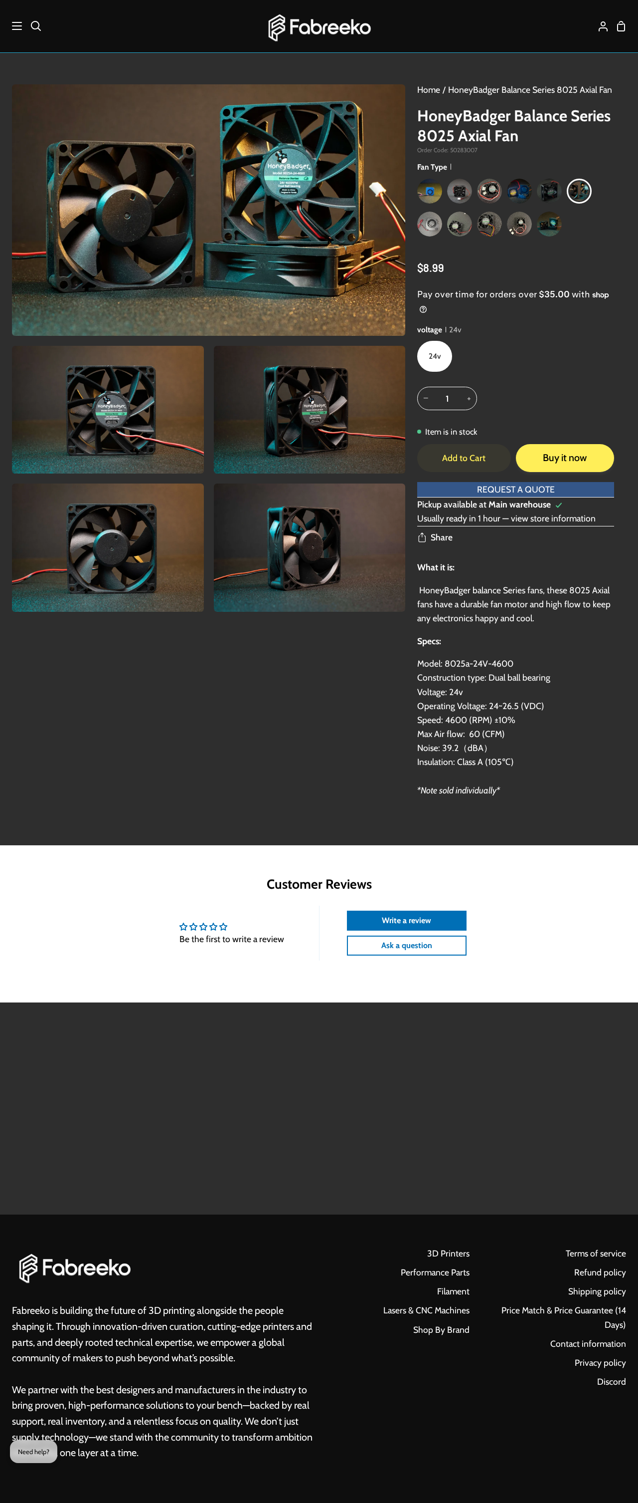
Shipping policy (597, 1291)
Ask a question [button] (406, 945)
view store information (553, 518)
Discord (611, 1381)
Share (442, 537)
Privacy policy (600, 1362)
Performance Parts (435, 1272)
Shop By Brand (441, 1329)
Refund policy (600, 1272)
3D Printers (448, 1253)
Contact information (588, 1343)
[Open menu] (11, 25)
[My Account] (599, 26)
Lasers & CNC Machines (426, 1310)
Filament (453, 1291)
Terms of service (596, 1253)
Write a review (406, 920)
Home (428, 89)
